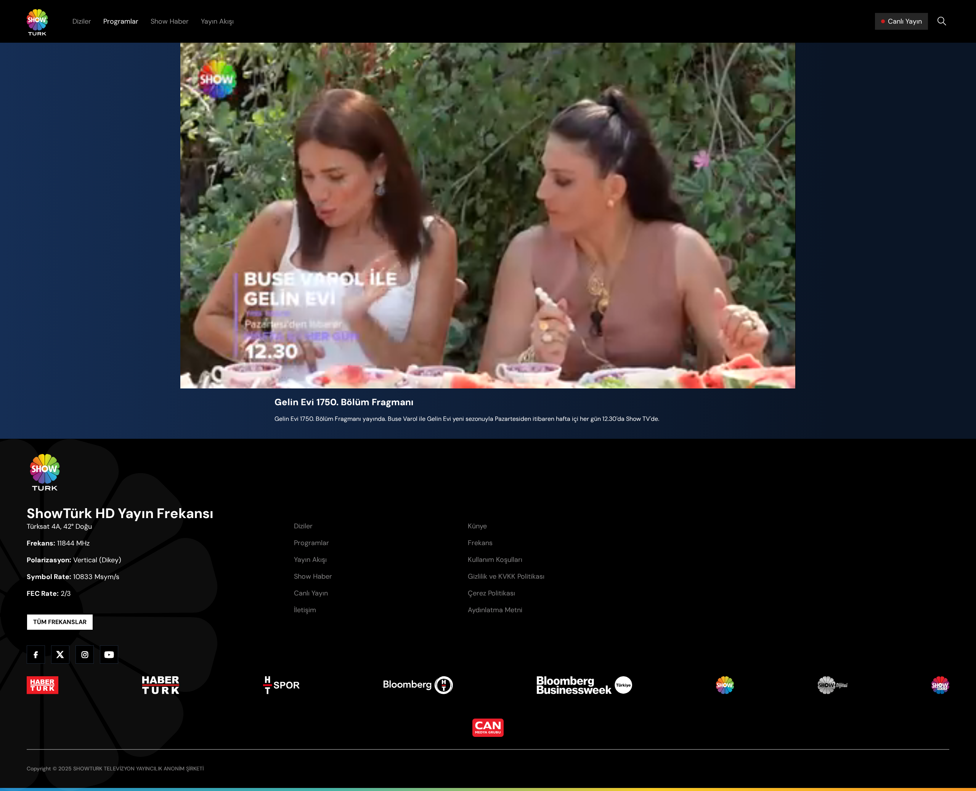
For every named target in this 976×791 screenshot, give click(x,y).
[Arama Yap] (941, 21)
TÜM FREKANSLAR (60, 622)
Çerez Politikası (491, 593)
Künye (477, 526)
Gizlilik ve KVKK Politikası (506, 576)
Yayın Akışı (217, 21)
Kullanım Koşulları (495, 559)
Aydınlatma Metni (495, 610)
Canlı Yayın (311, 593)
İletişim (305, 610)
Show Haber (170, 21)
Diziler (81, 21)
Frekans (480, 542)
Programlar (120, 21)
